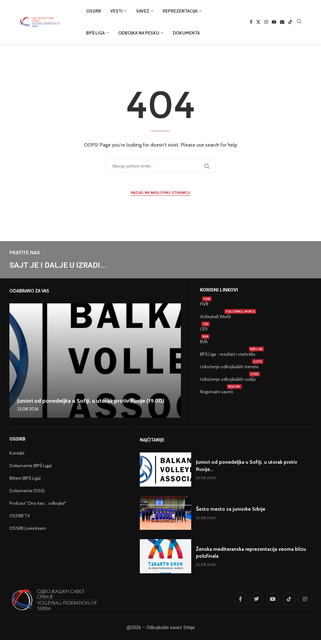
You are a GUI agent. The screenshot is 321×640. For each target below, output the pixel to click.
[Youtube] (273, 21)
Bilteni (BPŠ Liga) (25, 478)
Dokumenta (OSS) (27, 490)
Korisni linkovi (219, 290)
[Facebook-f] (240, 599)
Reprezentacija (180, 11)
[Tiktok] (290, 21)
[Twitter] (258, 21)
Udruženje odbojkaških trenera (229, 366)
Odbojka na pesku (138, 33)
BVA (204, 341)
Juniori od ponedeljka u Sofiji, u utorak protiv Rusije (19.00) (90, 400)
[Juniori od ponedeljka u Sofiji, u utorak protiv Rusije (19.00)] (95, 360)
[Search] (299, 22)
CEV (204, 329)
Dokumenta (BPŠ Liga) (30, 465)
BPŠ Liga (95, 33)
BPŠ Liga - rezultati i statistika (227, 354)
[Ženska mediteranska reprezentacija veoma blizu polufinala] (166, 556)
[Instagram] (266, 21)
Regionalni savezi (216, 392)
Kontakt (16, 453)
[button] (15, 360)
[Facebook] (251, 21)
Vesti (116, 11)
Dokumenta (186, 33)
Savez (142, 11)
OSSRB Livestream (27, 528)
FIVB (204, 304)
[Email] (282, 21)
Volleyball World (215, 316)
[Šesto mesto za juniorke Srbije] (166, 513)
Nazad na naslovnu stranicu (160, 192)
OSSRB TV (19, 516)
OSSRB (93, 11)
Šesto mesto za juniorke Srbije (230, 509)
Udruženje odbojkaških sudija (227, 379)
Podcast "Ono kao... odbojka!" (37, 503)
